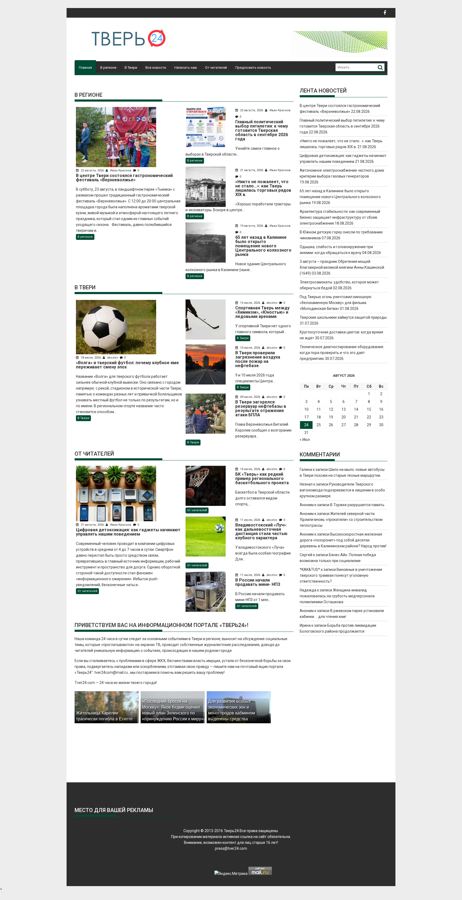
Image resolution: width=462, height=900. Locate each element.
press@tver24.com (231, 848)
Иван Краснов (120, 170)
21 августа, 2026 (251, 170)
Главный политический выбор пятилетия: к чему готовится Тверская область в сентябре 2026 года (342, 126)
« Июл (305, 439)
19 (331, 417)
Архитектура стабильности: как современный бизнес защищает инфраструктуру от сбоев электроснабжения (340, 217)
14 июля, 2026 (250, 469)
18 (319, 417)
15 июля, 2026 (250, 303)
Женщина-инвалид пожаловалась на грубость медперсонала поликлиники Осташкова (337, 596)
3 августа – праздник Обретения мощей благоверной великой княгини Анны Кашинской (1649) (342, 267)
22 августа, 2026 (92, 170)
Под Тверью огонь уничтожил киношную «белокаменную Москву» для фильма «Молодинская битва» (335, 303)
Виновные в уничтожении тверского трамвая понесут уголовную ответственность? (341, 575)
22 (369, 417)
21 (356, 417)
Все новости (155, 68)
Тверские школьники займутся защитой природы (343, 317)
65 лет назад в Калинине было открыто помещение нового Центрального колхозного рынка (340, 197)
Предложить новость (253, 68)
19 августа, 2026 (251, 226)
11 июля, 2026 (250, 520)
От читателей (216, 68)
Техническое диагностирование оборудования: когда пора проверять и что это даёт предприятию (342, 353)
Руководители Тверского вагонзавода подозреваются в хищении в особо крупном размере (342, 490)
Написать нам (185, 68)
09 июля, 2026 (250, 397)
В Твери (131, 68)
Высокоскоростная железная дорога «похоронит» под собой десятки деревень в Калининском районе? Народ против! (343, 540)
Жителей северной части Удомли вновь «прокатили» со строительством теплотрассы (341, 519)
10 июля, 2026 (250, 347)
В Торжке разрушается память (357, 505)
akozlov (112, 357)
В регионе (108, 68)
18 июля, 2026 (91, 357)
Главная (85, 68)
